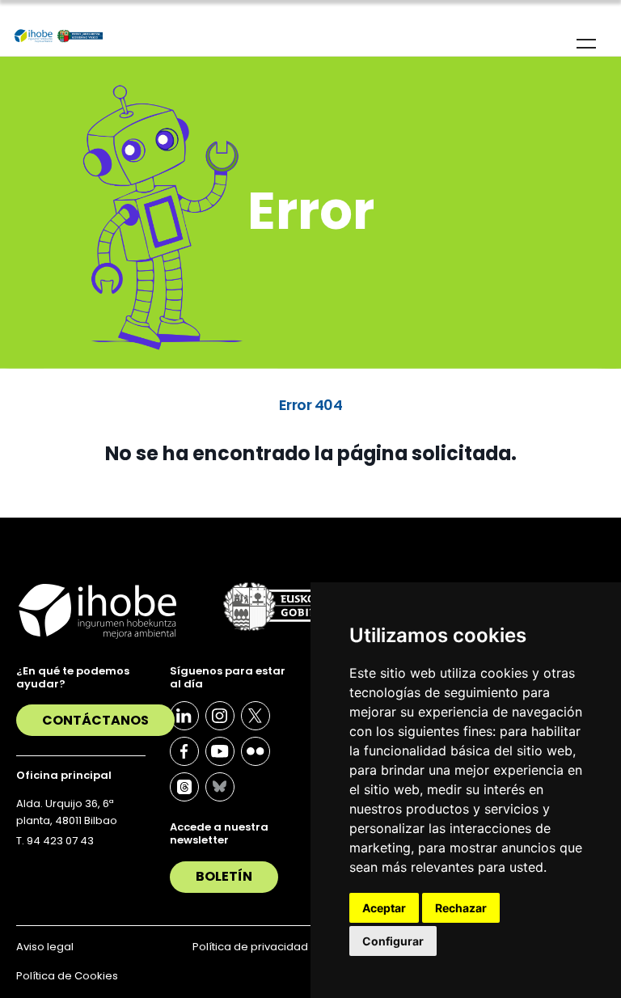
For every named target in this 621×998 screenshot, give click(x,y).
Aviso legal (45, 946)
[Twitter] (255, 715)
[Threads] (184, 787)
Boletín (224, 876)
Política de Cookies (67, 975)
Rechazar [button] (461, 908)
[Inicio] (58, 36)
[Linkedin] (184, 715)
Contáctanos (95, 720)
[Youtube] (220, 751)
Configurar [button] (393, 941)
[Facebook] (184, 751)
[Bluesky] (220, 787)
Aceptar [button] (384, 908)
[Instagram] (220, 715)
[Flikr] (255, 751)
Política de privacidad (250, 946)
